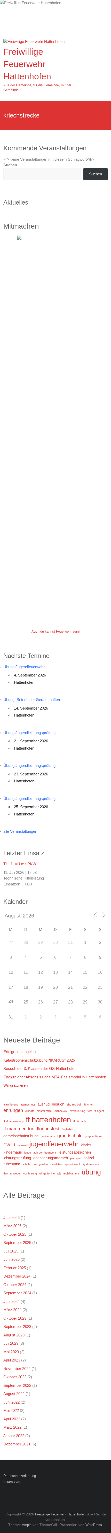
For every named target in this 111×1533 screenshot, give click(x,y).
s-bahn (26, 1164)
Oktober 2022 (14, 1377)
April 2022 (11, 1419)
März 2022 (12, 1427)
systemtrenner (91, 1164)
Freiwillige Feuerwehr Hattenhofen (27, 64)
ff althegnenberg (13, 1121)
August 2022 (14, 1393)
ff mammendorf (19, 1128)
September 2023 (17, 1326)
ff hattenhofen (48, 1119)
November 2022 (16, 1368)
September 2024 (17, 1293)
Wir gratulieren (15, 1085)
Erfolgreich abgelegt (20, 1051)
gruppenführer (94, 1136)
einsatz (29, 1110)
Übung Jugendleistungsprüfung (29, 732)
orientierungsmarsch (50, 1158)
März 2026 (12, 1226)
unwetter (15, 1173)
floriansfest (48, 1128)
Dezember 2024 (16, 1276)
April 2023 (11, 1360)
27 (11, 942)
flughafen (67, 1129)
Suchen (10, 165)
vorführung (30, 1173)
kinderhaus (12, 1152)
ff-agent (99, 1110)
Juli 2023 (10, 1343)
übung (91, 1172)
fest (90, 1110)
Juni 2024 (11, 1301)
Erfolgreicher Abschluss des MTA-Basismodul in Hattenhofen (54, 1077)
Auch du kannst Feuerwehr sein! (55, 631)
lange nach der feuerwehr (40, 1152)
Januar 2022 (13, 1436)
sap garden (41, 1164)
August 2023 (14, 1335)
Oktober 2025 (14, 1234)
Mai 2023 (11, 1352)
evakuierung (77, 1110)
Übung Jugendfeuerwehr (24, 667)
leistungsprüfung (17, 1158)
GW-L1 (9, 1145)
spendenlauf (72, 1164)
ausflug (43, 1104)
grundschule (70, 1135)
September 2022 (17, 1385)
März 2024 (12, 1310)
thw (5, 1173)
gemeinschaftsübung (20, 1136)
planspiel (75, 1158)
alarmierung (10, 1104)
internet (22, 1145)
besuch (58, 1104)
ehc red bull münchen (80, 1104)
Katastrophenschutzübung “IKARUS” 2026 (39, 1060)
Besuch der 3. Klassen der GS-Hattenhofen (39, 1068)
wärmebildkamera (68, 1173)
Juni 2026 (11, 1217)
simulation (56, 1164)
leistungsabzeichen (75, 1152)
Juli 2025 (10, 1251)
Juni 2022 (11, 1402)
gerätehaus (48, 1136)
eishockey (60, 1110)
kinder (86, 1145)
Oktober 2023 (14, 1318)
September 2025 (17, 1242)
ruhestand (11, 1164)
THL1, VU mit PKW (19, 864)
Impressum (11, 1481)
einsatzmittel (44, 1110)
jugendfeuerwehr (53, 1144)
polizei (88, 1158)
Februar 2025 (14, 1268)
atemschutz (27, 1104)
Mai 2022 (11, 1410)
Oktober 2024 (14, 1284)
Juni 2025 (11, 1259)
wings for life (47, 1173)
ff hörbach (79, 1121)
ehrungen (13, 1110)
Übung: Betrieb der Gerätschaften (31, 699)
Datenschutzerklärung (19, 1476)
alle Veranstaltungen (20, 831)
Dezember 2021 (16, 1444)
